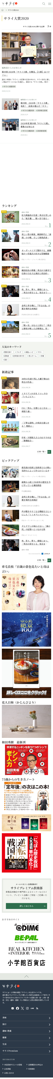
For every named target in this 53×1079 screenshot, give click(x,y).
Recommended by (35, 554)
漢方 (5, 359)
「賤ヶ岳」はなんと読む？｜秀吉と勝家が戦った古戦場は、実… (36, 327)
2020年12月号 (42, 110)
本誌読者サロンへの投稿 (13, 1064)
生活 (4, 1044)
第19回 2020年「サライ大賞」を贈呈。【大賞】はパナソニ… (26, 73)
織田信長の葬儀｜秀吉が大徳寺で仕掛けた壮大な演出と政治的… (36, 272)
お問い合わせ (9, 1073)
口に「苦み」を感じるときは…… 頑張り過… (36, 410)
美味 (4, 1017)
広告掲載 (7, 1069)
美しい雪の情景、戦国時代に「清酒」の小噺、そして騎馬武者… (36, 236)
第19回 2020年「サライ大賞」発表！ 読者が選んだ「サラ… (35, 105)
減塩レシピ (29, 352)
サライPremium (10, 1050)
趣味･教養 (25, 212)
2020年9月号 (41, 131)
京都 (42, 356)
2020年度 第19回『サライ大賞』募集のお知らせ (35, 125)
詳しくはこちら (26, 906)
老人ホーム (33, 356)
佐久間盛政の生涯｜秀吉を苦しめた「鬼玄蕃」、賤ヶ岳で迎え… (36, 217)
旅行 (4, 1024)
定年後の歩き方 (18, 356)
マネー (40, 352)
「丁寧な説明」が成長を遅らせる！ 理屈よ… (35, 424)
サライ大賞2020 (9, 86)
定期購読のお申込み (35, 1064)
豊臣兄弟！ (8, 352)
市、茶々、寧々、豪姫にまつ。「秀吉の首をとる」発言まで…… (36, 291)
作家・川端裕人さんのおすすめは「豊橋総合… (36, 439)
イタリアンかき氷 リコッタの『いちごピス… (35, 395)
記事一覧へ (41, 451)
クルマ (18, 352)
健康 (4, 1037)
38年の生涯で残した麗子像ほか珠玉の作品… (36, 380)
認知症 (6, 356)
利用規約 (31, 1069)
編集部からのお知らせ (12, 67)
